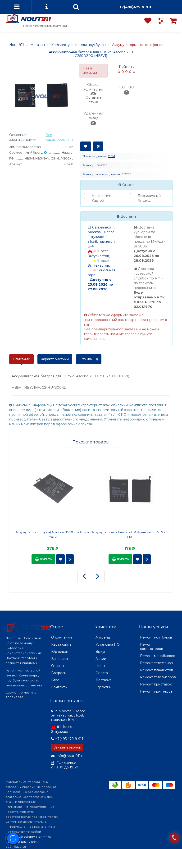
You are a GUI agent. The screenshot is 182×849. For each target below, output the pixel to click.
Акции (101, 659)
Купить (45, 559)
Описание (21, 359)
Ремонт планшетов (156, 670)
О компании (61, 637)
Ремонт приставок (156, 684)
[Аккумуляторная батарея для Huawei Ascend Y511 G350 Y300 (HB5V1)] (41, 96)
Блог (55, 680)
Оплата (102, 673)
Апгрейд (103, 637)
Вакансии (59, 659)
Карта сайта (61, 644)
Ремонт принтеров (156, 691)
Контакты (59, 687)
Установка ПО (108, 644)
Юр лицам (59, 651)
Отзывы (57, 666)
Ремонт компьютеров (151, 646)
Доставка (104, 680)
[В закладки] (85, 146)
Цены (100, 666)
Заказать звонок (67, 747)
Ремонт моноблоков (157, 656)
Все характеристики (59, 137)
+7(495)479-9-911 (135, 7)
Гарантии (103, 687)
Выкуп (101, 651)
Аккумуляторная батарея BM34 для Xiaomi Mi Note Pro (129, 534)
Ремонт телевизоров (158, 677)
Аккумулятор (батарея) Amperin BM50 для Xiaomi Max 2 (53, 534)
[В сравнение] (98, 146)
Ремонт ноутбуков (156, 637)
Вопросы (59, 673)
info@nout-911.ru (70, 756)
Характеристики (55, 359)
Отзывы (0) (89, 359)
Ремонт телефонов (156, 663)
